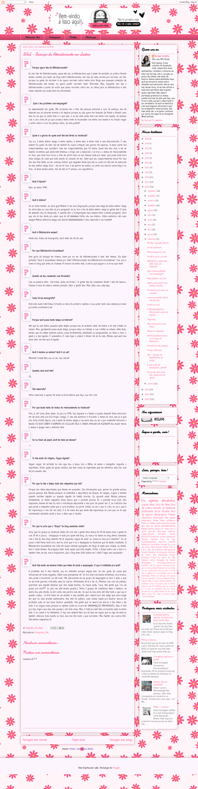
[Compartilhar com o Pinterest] (62, 627)
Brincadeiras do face (157, 537)
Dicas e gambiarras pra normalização (153, 573)
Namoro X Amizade (155, 331)
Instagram (54, 37)
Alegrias (144, 581)
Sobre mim (160, 523)
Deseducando (152, 571)
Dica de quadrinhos (155, 589)
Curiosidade (155, 545)
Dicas (157, 529)
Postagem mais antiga (121, 740)
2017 (147, 163)
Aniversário (146, 520)
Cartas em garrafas (156, 584)
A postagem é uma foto (155, 579)
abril (150, 230)
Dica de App (167, 539)
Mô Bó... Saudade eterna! (158, 243)
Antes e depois (153, 581)
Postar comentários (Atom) (81, 749)
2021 (147, 148)
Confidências (158, 586)
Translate (162, 481)
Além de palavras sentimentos (159, 566)
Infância (143, 594)
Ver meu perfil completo (151, 120)
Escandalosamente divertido (153, 542)
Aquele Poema (162, 547)
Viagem (173, 594)
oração (144, 504)
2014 (147, 177)
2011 (147, 390)
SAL (47, 632)
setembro (152, 205)
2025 (147, 139)
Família (153, 523)
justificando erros (150, 511)
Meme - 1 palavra (161, 707)
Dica (163, 571)
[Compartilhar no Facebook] (60, 627)
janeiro (151, 384)
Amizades (152, 552)
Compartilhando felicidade (153, 534)
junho (150, 220)
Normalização (145, 576)
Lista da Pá (171, 573)
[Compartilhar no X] (57, 627)
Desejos (164, 545)
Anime (155, 520)
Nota (153, 547)
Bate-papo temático (166, 532)
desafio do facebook (164, 508)
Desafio (165, 511)
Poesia (172, 534)
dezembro (152, 191)
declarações (160, 514)
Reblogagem (146, 563)
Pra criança (157, 594)
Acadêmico (144, 566)
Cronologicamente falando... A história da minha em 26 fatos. (163, 618)
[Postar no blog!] (54, 627)
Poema (171, 514)
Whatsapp (91, 37)
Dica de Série (170, 571)
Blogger (116, 768)
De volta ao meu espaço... (158, 346)
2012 (147, 187)
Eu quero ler (164, 558)
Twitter (73, 37)
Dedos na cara (153, 305)
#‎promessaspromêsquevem (166, 563)
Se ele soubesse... (154, 247)
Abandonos (166, 579)
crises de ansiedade (147, 597)
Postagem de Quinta (166, 560)
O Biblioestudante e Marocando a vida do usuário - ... (157, 312)
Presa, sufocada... (154, 350)
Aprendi (144, 537)
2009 (147, 399)
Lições (149, 594)
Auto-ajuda (162, 555)
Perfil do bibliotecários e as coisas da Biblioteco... (157, 339)
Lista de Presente (155, 550)
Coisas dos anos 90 (147, 586)
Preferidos (165, 594)
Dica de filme (163, 504)
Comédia (154, 539)
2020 (147, 153)
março (151, 234)
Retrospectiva (169, 550)
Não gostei (170, 518)
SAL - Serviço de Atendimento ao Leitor (155, 358)
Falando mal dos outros (167, 592)
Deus (159, 571)
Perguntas (39, 632)
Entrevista (144, 592)
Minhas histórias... (149, 640)
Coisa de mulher (169, 584)
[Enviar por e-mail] (51, 627)
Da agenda (149, 501)
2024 (147, 144)
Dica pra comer (169, 589)
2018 (147, 158)
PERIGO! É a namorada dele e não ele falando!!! (157, 264)
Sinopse (144, 552)
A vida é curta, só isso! (157, 257)
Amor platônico (167, 520)
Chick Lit (145, 523)
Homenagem (158, 518)
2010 (147, 394)
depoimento (146, 518)
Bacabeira (169, 581)
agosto (151, 210)
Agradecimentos (168, 526)
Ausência (162, 581)
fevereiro (152, 239)
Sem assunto (171, 576)
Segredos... (151, 319)
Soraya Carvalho (162, 56)
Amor (152, 504)
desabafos (168, 501)
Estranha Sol (32, 37)
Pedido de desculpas (158, 576)
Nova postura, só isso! (156, 278)
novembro (152, 196)
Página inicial (78, 740)
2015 (147, 172)
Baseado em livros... (164, 568)
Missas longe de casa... (156, 252)
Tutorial (143, 579)
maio (150, 225)
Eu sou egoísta (154, 592)
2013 (147, 182)
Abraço (172, 579)
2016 (147, 168)
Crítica (153, 558)
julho (150, 215)
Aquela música (147, 529)
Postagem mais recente (35, 740)
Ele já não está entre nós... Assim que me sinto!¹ (156, 375)
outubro (151, 201)
